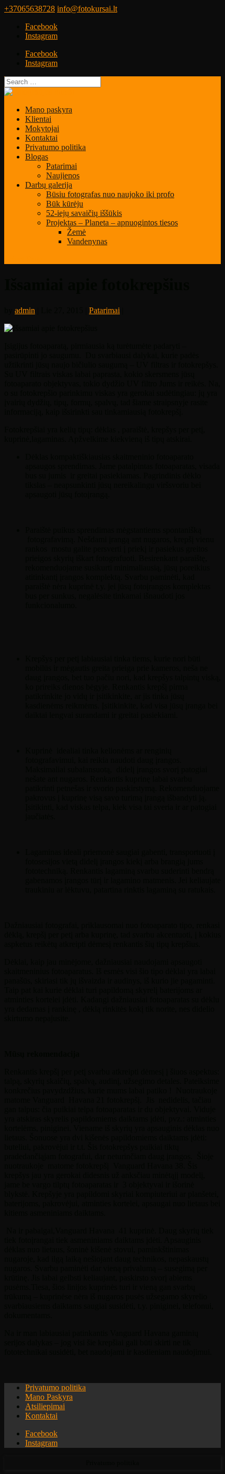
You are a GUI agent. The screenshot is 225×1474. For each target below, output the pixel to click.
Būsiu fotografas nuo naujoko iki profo (110, 194)
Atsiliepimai (45, 1406)
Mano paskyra (48, 109)
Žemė (76, 231)
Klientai (38, 119)
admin (25, 310)
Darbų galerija (48, 184)
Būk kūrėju (64, 203)
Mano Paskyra (49, 1396)
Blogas (36, 156)
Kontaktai (41, 137)
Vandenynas (87, 241)
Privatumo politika (55, 147)
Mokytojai (42, 128)
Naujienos (63, 175)
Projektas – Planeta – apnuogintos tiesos (112, 222)
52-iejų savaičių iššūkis (84, 213)
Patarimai (61, 166)
